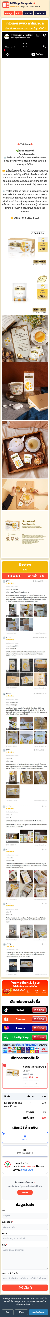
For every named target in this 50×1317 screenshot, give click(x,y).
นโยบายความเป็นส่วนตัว (25, 1304)
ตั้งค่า (8, 1312)
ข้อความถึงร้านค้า (10, 1273)
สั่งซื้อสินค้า (25, 1287)
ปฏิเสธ (21, 1312)
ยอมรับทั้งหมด (38, 1312)
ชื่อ (4, 1210)
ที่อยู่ (4, 1245)
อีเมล (4, 1233)
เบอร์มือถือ (7, 1222)
